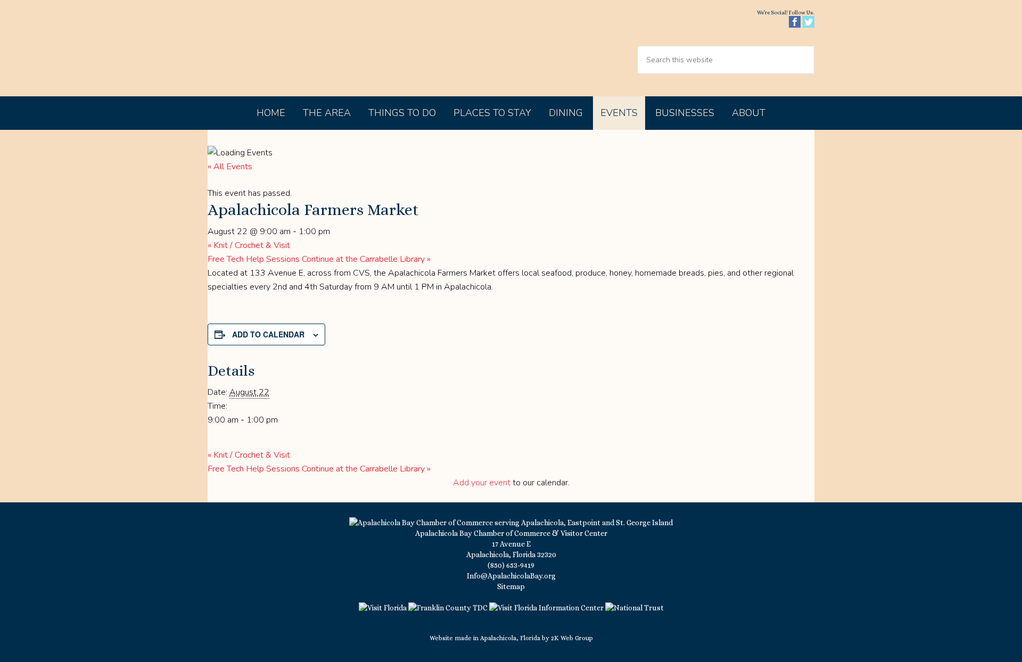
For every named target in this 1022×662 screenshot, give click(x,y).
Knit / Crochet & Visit (249, 245)
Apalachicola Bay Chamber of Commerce (299, 48)
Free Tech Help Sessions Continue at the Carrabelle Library (319, 259)
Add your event (481, 483)
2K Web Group (572, 638)
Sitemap (511, 586)
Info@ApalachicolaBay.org (511, 576)
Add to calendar (268, 334)
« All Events (230, 166)
